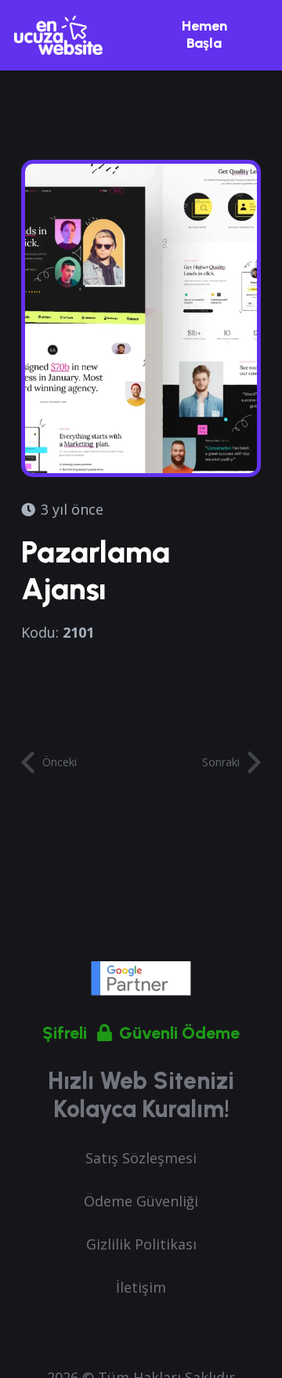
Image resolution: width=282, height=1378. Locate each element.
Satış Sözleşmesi (141, 1157)
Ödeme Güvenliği (141, 1201)
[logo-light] (58, 35)
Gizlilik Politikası (141, 1244)
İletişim (141, 1287)
